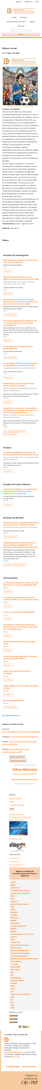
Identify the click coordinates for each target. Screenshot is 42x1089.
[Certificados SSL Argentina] (24, 1028)
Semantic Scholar (17, 980)
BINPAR (13, 920)
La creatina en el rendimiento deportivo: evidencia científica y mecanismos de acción (20, 598)
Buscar (21, 34)
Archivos (32, 22)
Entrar (37, 2)
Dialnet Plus (15, 888)
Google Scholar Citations (20, 893)
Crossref (14, 901)
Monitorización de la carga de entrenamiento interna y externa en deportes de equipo (21, 525)
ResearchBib (15, 967)
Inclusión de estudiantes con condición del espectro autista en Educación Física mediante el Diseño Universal (20, 491)
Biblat (13, 986)
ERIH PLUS (14, 918)
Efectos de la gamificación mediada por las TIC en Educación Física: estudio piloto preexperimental (20, 323)
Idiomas (18, 2)
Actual (14, 17)
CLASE (13, 989)
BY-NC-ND (15, 1057)
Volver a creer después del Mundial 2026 (18, 612)
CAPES (13, 882)
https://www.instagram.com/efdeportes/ (24, 737)
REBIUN (13, 929)
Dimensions (15, 923)
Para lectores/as (14, 858)
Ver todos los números (10, 716)
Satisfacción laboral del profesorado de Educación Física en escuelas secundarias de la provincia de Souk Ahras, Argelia (20, 301)
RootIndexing (16, 978)
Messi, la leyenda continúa (13, 700)
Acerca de (21, 26)
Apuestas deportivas (16, 814)
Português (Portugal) (16, 805)
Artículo (8, 271)
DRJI (12, 972)
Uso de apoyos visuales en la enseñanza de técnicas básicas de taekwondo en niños (20, 365)
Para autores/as (14, 861)
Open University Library (20, 945)
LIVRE (13, 910)
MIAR (13, 896)
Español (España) (15, 798)
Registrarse (28, 2)
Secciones (23, 17)
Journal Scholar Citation (20, 904)
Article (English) (11, 315)
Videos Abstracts (24, 769)
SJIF (12, 991)
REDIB (13, 885)
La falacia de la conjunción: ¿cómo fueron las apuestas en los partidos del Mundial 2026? (20, 584)
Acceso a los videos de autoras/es (25, 774)
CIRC (12, 907)
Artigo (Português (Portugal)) (15, 431)
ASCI (12, 1005)
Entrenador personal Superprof (20, 817)
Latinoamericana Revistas (21, 994)
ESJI (12, 975)
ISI (12, 1000)
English (11, 802)
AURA (13, 940)
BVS (12, 1002)
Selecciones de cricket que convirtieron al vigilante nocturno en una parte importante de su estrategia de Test (20, 627)
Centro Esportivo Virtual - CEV (22, 934)
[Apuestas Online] (18, 835)
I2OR (12, 997)
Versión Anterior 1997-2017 (16, 22)
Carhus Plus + (16, 942)
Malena (13, 931)
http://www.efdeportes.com (14, 1052)
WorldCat (14, 912)
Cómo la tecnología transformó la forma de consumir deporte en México (20, 657)
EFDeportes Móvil (15, 839)
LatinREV (14, 915)
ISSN (12, 1008)
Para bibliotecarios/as (16, 865)
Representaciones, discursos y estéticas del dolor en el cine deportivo (20, 261)
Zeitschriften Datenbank (20, 953)
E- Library (14, 964)
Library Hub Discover (18, 926)
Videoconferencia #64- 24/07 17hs (25, 779)
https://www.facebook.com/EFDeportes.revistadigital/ (21, 732)
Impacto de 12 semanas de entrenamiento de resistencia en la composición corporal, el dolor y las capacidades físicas (20, 412)
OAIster (14, 937)
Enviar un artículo (17, 757)
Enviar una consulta (18, 761)
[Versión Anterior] (17, 851)
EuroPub (14, 983)
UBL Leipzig (15, 970)
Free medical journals (19, 956)
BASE (12, 899)
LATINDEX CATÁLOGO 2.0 (20, 890)
